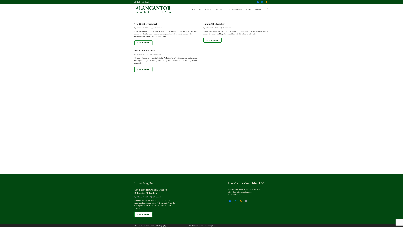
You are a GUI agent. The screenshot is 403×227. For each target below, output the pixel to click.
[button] (212, 9)
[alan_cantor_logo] (153, 9)
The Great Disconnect (145, 24)
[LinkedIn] (262, 2)
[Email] (246, 201)
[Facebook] (258, 2)
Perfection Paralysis (144, 50)
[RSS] (266, 2)
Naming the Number (214, 24)
